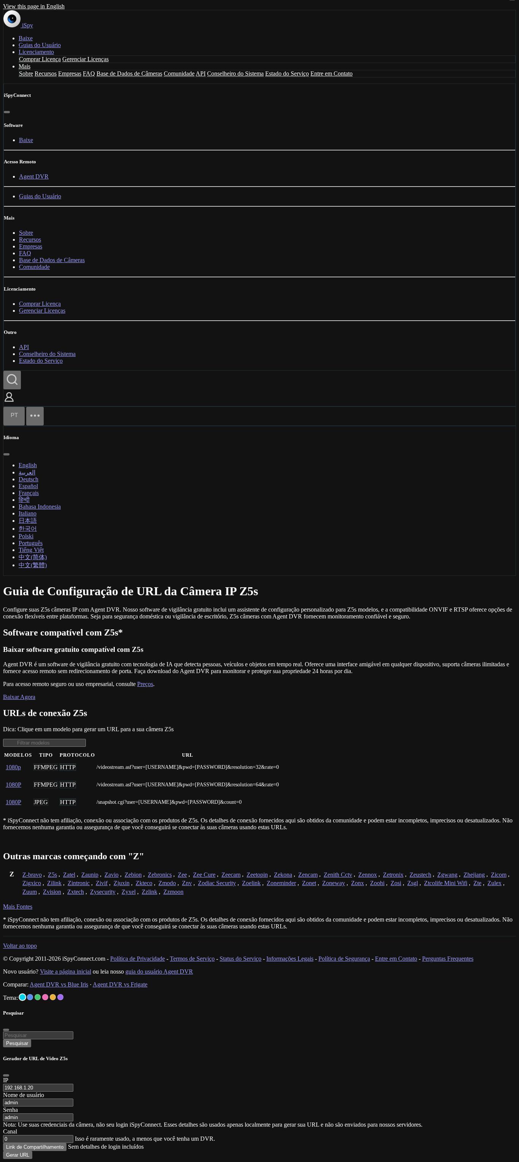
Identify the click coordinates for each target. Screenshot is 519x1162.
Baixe (26, 38)
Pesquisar (17, 1043)
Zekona (283, 874)
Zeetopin (257, 874)
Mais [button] (24, 66)
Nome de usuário (23, 1095)
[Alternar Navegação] (35, 416)
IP (5, 1080)
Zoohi (377, 883)
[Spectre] (22, 997)
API (201, 73)
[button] (9, 402)
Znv (187, 883)
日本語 (28, 520)
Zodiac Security (217, 883)
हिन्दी (24, 499)
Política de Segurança (344, 958)
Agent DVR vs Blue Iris (59, 984)
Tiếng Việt (31, 550)
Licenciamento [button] (36, 52)
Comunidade (179, 73)
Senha (10, 1110)
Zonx (357, 883)
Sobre (26, 73)
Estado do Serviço (287, 73)
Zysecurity (103, 891)
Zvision (52, 891)
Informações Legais (289, 958)
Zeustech (420, 874)
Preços (145, 684)
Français (29, 493)
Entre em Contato (331, 73)
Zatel (69, 874)
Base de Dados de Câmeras (129, 73)
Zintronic (79, 883)
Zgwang (447, 874)
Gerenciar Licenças (85, 59)
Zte (477, 883)
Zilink (54, 883)
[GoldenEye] (53, 997)
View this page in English (34, 6)
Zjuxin (122, 883)
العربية (27, 472)
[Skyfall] (38, 997)
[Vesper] (60, 997)
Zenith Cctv (338, 874)
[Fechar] (7, 112)
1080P (13, 784)
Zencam (308, 874)
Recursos (46, 73)
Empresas (69, 73)
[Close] (6, 1075)
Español (28, 486)
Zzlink (149, 891)
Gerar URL (17, 1155)
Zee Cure (204, 874)
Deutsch (28, 479)
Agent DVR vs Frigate (120, 984)
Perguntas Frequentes (447, 958)
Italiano (27, 513)
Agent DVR (34, 176)
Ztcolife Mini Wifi (445, 883)
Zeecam (231, 874)
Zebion (133, 874)
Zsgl (412, 883)
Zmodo (167, 883)
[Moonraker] (30, 997)
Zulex (494, 883)
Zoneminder (281, 883)
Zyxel (129, 891)
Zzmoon (173, 891)
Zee (182, 874)
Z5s (52, 874)
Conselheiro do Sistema (235, 73)
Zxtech (75, 891)
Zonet (309, 883)
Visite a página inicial (65, 971)
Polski (26, 536)
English (28, 465)
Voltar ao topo (20, 945)
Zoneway (333, 883)
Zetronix (393, 874)
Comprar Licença (40, 59)
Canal (10, 1131)
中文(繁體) (33, 565)
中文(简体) (33, 557)
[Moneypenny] (45, 997)
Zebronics (160, 874)
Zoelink (251, 883)
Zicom (498, 874)
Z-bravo (32, 874)
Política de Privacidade (137, 958)
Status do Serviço (240, 958)
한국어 (28, 528)
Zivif (102, 883)
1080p (13, 767)
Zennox (367, 874)
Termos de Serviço (192, 958)
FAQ (89, 73)
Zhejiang (474, 874)
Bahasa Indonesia (40, 506)
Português (31, 543)
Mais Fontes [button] (17, 906)
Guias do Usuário (40, 45)
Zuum (29, 891)
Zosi (396, 883)
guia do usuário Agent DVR (159, 971)
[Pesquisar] (12, 380)
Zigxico (31, 883)
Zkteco (144, 883)
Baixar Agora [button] (19, 697)
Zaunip (89, 874)
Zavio (111, 874)
